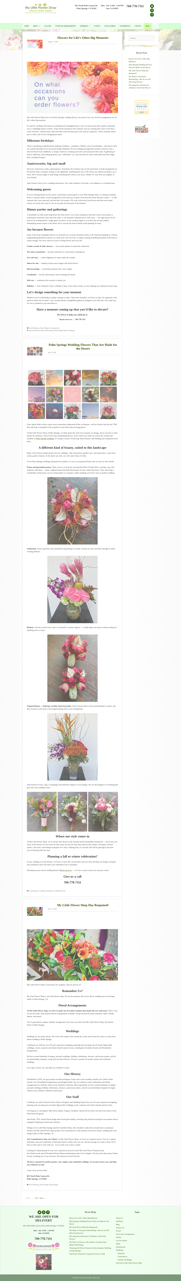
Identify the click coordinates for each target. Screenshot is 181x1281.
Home (27, 26)
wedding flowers (60, 891)
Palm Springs (54, 1185)
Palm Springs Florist (51, 330)
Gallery (47, 26)
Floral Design (44, 328)
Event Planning (34, 328)
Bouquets (121, 1253)
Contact (138, 26)
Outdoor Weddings (125, 1260)
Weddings (84, 26)
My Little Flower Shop (36, 330)
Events (97, 26)
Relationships (63, 330)
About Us (119, 1218)
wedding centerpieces (47, 891)
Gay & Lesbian (109, 26)
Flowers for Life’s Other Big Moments (83, 37)
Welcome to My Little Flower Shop (129, 1263)
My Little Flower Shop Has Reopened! (83, 905)
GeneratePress (104, 1278)
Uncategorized (54, 328)
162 (36, 1198)
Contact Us (120, 1228)
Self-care (30, 280)
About (35, 26)
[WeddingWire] (141, 102)
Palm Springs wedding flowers (65, 117)
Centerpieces (122, 1257)
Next (42, 1198)
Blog (148, 26)
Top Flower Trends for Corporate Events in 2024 (87, 1254)
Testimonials (125, 26)
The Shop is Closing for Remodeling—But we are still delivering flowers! (140, 79)
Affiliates (119, 1221)
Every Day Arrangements (65, 26)
